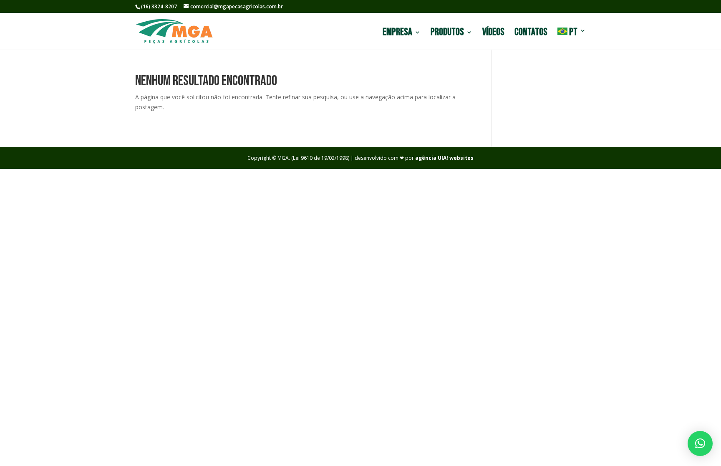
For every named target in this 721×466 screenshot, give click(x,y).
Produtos (447, 33)
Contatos (530, 33)
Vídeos (493, 33)
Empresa (397, 33)
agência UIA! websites (444, 157)
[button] (700, 443)
